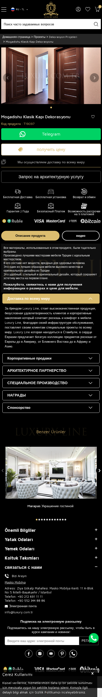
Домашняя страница (16, 37)
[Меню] (4, 9)
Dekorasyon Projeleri (63, 37)
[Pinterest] (62, 653)
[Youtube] (51, 653)
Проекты (40, 37)
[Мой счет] (78, 9)
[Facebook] (28, 653)
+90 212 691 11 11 (30, 596)
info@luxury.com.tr (19, 612)
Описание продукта (30, 235)
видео (80, 235)
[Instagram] (40, 653)
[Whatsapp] (73, 653)
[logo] (51, 9)
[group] (51, 75)
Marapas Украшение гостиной (51, 506)
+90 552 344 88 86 (31, 600)
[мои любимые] (87, 9)
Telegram (51, 134)
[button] (51, 107)
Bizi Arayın (19, 576)
